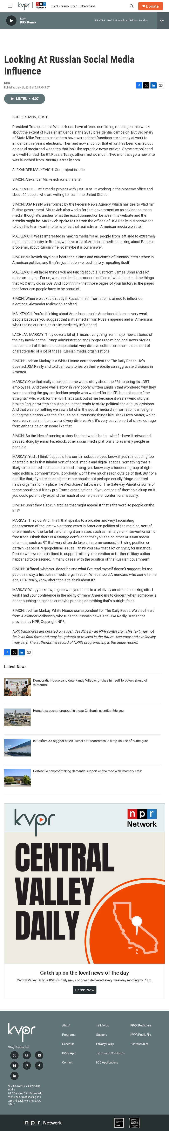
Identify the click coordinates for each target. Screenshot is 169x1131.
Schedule (68, 1044)
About (66, 1025)
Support (101, 1034)
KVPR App (68, 1053)
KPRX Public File (140, 1025)
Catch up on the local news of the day (84, 973)
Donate (152, 6)
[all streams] (163, 20)
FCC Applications (107, 1062)
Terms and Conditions (110, 1053)
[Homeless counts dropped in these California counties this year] (17, 717)
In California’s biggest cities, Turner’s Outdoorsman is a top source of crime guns (91, 741)
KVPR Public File (140, 1034)
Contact (67, 1062)
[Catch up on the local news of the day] (84, 884)
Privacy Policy (105, 1044)
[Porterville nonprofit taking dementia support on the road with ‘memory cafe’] (17, 778)
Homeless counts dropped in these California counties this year (79, 711)
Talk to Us (102, 1025)
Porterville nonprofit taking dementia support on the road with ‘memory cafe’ (87, 771)
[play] (11, 20)
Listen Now (84, 989)
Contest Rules (139, 1044)
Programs (68, 1034)
